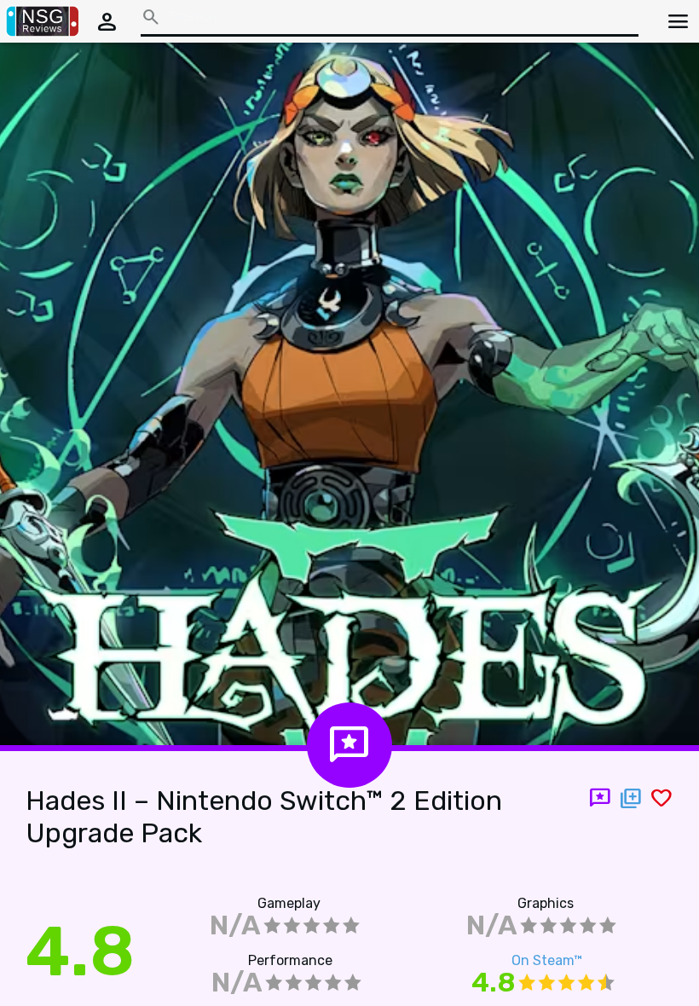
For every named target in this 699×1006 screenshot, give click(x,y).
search (151, 17)
